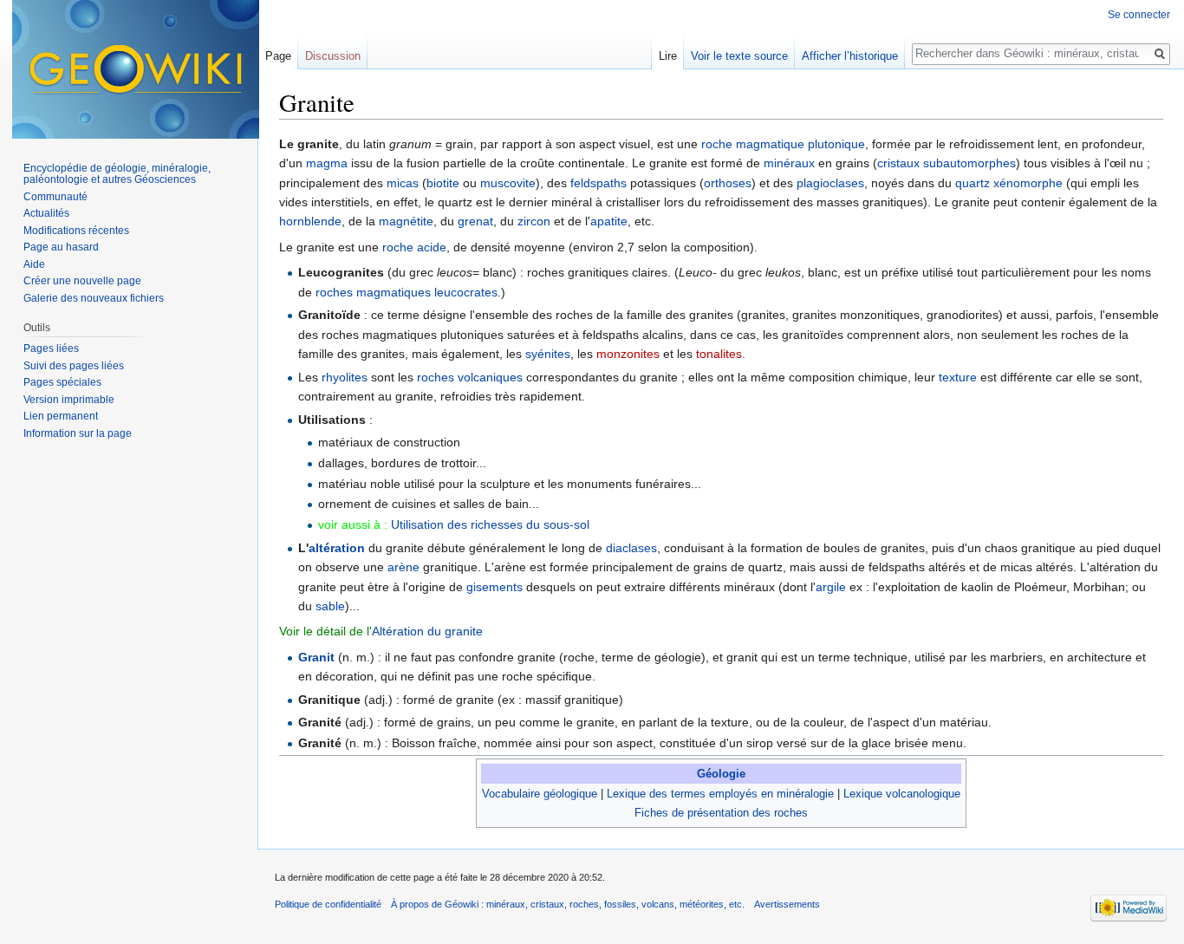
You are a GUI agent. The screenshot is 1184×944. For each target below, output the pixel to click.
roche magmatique (752, 144)
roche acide (414, 247)
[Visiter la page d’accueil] (135, 69)
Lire (668, 55)
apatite (609, 221)
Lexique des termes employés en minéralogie (720, 793)
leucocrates (466, 292)
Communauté (55, 197)
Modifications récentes (76, 231)
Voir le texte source (739, 55)
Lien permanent (60, 416)
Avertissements (787, 904)
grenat (475, 221)
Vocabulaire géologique (539, 793)
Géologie (721, 773)
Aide (34, 264)
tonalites (719, 354)
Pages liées (51, 348)
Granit (316, 657)
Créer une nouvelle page (82, 281)
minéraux (789, 163)
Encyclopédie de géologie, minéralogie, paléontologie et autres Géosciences (117, 174)
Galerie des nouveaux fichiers (93, 298)
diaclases (631, 548)
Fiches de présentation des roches (721, 812)
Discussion (333, 55)
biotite (442, 183)
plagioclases (830, 183)
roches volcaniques (470, 377)
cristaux (898, 163)
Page (278, 55)
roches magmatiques (373, 292)
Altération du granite (427, 631)
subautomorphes (969, 163)
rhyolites (345, 377)
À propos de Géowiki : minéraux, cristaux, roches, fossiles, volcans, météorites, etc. (568, 904)
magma (327, 163)
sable (330, 606)
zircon (533, 221)
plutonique (836, 144)
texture (958, 377)
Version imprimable (68, 400)
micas (403, 183)
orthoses (727, 183)
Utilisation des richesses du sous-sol (490, 524)
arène (403, 567)
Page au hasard (61, 247)
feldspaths (598, 183)
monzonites (628, 354)
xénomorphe (1028, 183)
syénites (547, 354)
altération (337, 548)
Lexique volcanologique (901, 793)
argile (831, 587)
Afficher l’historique (850, 55)
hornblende (310, 221)
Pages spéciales (62, 382)
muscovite (508, 183)
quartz (972, 183)
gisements (494, 587)
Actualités (46, 213)
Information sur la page (77, 433)
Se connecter (1139, 15)
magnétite (406, 221)
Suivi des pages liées (73, 366)
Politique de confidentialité (328, 904)
